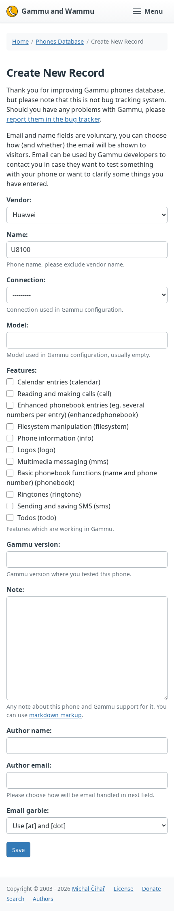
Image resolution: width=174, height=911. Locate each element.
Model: (17, 325)
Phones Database (60, 41)
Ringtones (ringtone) (48, 494)
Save (18, 850)
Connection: (26, 279)
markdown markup (55, 715)
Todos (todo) (36, 517)
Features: (21, 370)
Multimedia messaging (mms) (62, 461)
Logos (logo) (35, 449)
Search (15, 899)
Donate (151, 888)
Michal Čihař (88, 888)
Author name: (29, 730)
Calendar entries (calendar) (58, 382)
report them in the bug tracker (53, 119)
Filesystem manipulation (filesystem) (72, 426)
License (124, 888)
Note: (15, 589)
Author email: (28, 765)
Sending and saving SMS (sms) (63, 506)
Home (20, 41)
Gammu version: (33, 544)
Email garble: (27, 810)
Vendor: (19, 199)
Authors (43, 899)
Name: (17, 234)
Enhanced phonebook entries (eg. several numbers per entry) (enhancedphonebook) (75, 410)
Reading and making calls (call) (63, 393)
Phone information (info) (54, 438)
